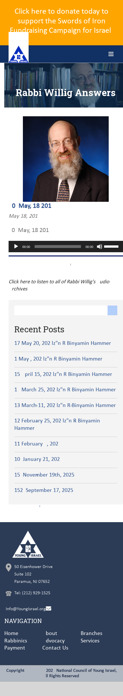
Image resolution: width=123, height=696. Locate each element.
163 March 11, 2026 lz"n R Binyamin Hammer (65, 405)
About (49, 633)
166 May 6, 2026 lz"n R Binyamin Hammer (58, 359)
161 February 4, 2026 (36, 444)
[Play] (16, 246)
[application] (66, 246)
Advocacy (53, 641)
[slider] (112, 246)
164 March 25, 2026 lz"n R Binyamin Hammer (65, 390)
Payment (14, 648)
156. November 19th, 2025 (44, 475)
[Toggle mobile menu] (111, 54)
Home (11, 633)
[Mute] (99, 246)
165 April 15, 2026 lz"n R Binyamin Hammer (63, 374)
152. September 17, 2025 (43, 490)
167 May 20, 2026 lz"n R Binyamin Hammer (62, 343)
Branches (91, 633)
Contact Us (55, 648)
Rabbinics (15, 641)
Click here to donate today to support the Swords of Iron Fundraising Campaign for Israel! (62, 21)
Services (90, 641)
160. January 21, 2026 (37, 459)
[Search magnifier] (112, 310)
